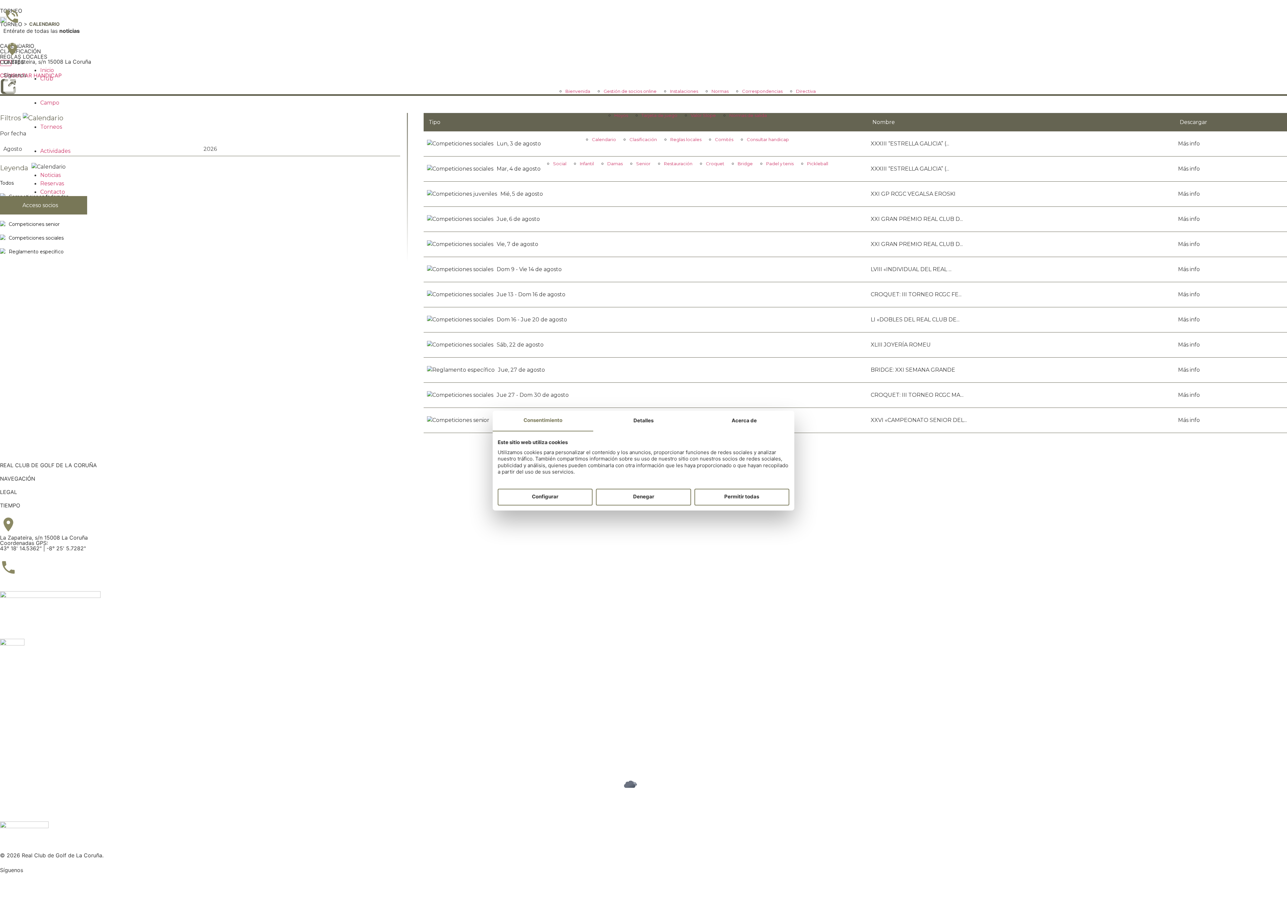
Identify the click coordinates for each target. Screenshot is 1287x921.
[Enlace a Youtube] (8, 900)
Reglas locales (685, 139)
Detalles (643, 420)
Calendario (604, 139)
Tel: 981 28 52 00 (22, 580)
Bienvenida (577, 91)
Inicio (47, 70)
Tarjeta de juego (659, 115)
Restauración (678, 163)
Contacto (52, 192)
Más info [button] (1189, 244)
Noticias (50, 175)
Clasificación (643, 139)
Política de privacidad (27, 732)
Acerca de (744, 420)
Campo (49, 103)
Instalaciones (684, 91)
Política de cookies (24, 737)
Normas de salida (748, 115)
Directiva (806, 91)
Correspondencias (762, 91)
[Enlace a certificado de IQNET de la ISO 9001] (50, 596)
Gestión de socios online (630, 91)
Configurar (545, 497)
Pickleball (817, 163)
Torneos (51, 127)
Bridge (745, 163)
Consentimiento (543, 420)
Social (559, 163)
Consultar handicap (768, 139)
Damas (615, 163)
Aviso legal (13, 726)
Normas (720, 91)
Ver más (13, 43)
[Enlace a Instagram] (8, 881)
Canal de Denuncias (25, 742)
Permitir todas (741, 497)
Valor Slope (703, 115)
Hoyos (621, 115)
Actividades (55, 151)
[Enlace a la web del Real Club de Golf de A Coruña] (3, 21)
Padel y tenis (780, 163)
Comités (724, 139)
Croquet (715, 163)
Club (46, 78)
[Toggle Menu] (5, 63)
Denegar (643, 497)
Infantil (587, 163)
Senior (643, 163)
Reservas (52, 183)
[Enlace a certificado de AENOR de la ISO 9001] (12, 643)
